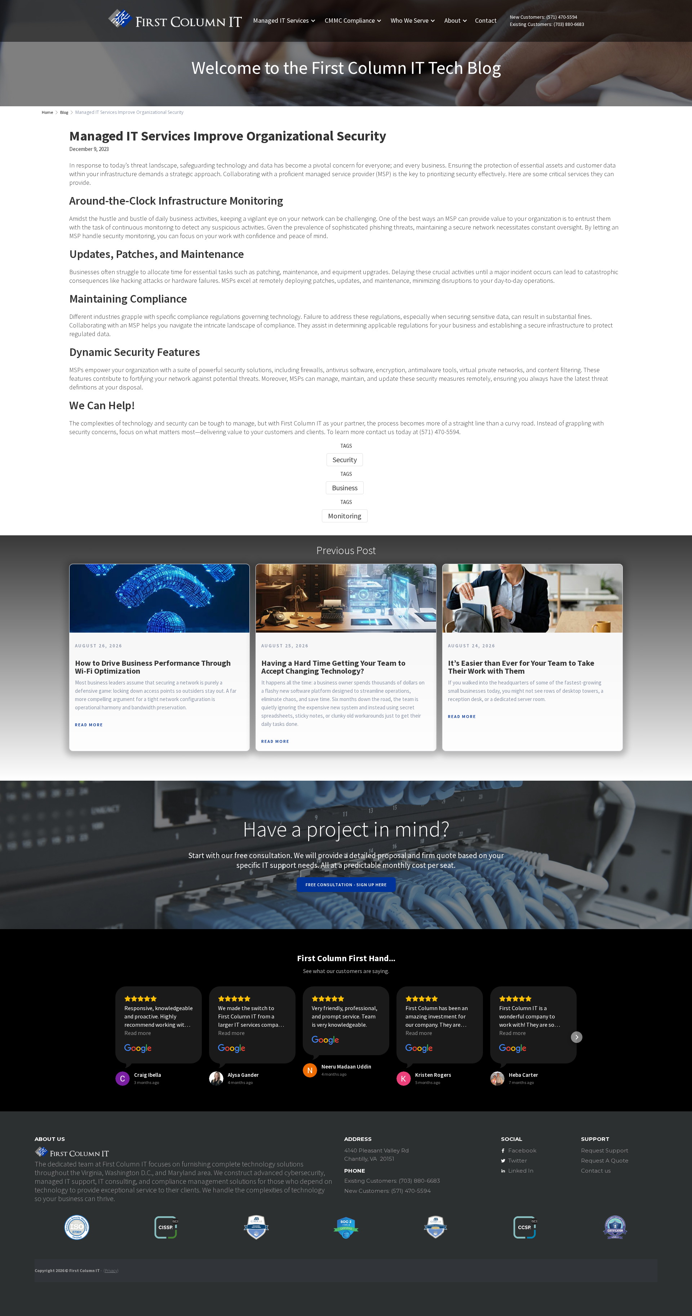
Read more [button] (137, 1032)
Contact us (596, 1170)
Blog (64, 112)
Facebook (522, 1150)
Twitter (517, 1160)
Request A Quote (605, 1160)
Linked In (520, 1170)
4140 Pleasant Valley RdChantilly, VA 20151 (376, 1154)
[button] (287, 21)
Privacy (111, 1270)
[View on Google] (138, 1048)
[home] (175, 21)
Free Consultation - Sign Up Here (346, 884)
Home (47, 112)
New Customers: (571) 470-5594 (543, 17)
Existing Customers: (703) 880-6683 (547, 24)
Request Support (604, 1150)
